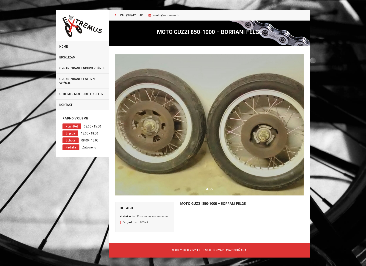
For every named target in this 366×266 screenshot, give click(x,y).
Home (63, 46)
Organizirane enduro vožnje (82, 68)
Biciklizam (67, 57)
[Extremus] (82, 26)
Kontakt (65, 105)
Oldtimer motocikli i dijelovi (81, 94)
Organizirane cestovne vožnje (77, 81)
